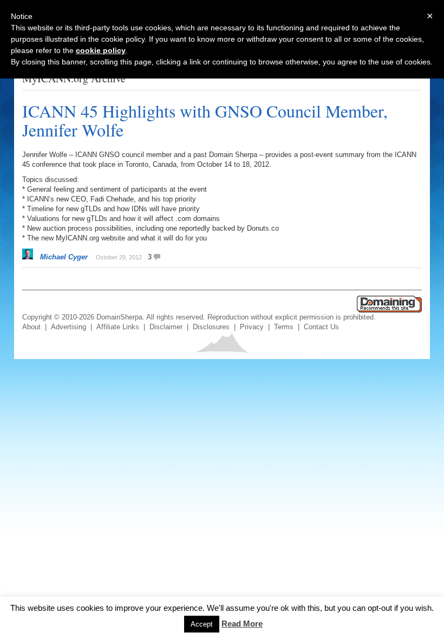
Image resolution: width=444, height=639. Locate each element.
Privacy (252, 327)
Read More (242, 623)
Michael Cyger (64, 257)
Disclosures (211, 327)
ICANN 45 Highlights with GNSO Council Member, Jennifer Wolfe (205, 120)
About (31, 327)
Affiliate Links (117, 327)
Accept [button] (202, 624)
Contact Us (321, 327)
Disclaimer (165, 327)
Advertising (68, 327)
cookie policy (101, 50)
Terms (283, 327)
